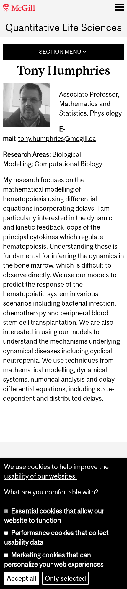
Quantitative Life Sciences (63, 27)
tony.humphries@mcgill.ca (57, 138)
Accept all (22, 578)
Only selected (65, 578)
